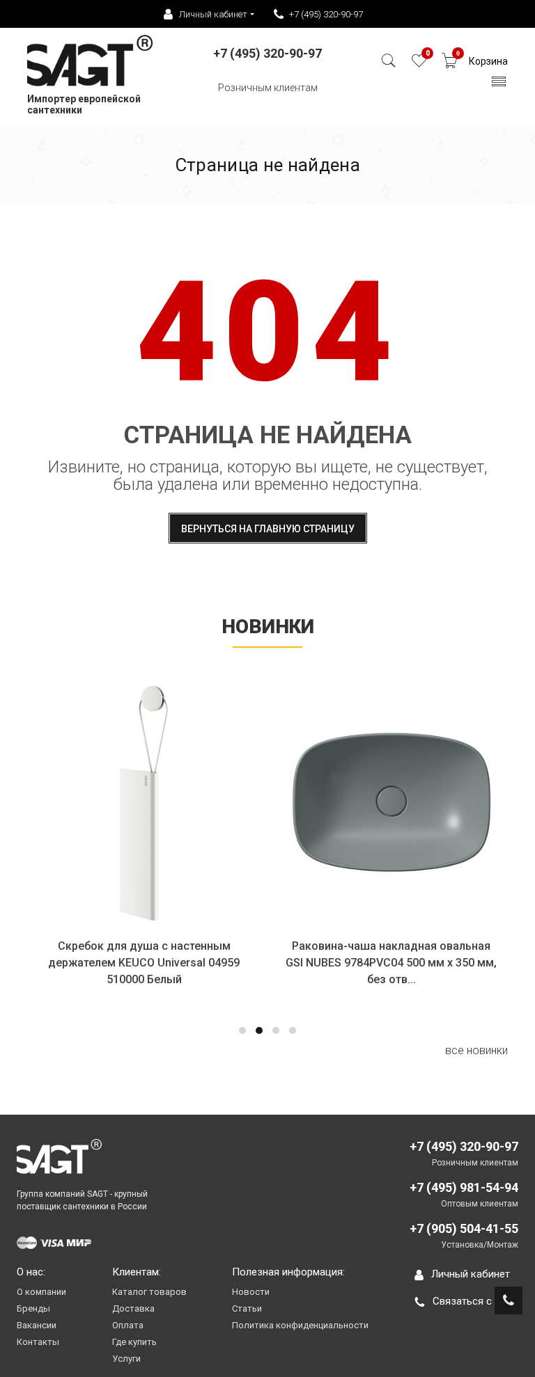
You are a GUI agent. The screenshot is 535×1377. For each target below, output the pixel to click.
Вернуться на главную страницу (268, 528)
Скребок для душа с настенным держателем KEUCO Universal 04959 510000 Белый (144, 962)
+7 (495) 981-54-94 (464, 1187)
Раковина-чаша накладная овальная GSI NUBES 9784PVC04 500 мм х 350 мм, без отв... (391, 962)
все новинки (476, 1050)
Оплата (128, 1325)
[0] (419, 64)
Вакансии (36, 1325)
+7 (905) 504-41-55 (464, 1228)
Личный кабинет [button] (213, 14)
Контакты (38, 1342)
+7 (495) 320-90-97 (326, 14)
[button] (242, 1030)
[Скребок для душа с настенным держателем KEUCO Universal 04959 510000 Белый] (144, 803)
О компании (41, 1292)
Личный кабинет (470, 1274)
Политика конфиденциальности (300, 1325)
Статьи (247, 1308)
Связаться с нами (475, 1301)
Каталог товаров (149, 1292)
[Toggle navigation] (499, 85)
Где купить (134, 1342)
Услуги (126, 1358)
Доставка (133, 1308)
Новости (251, 1292)
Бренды (33, 1308)
